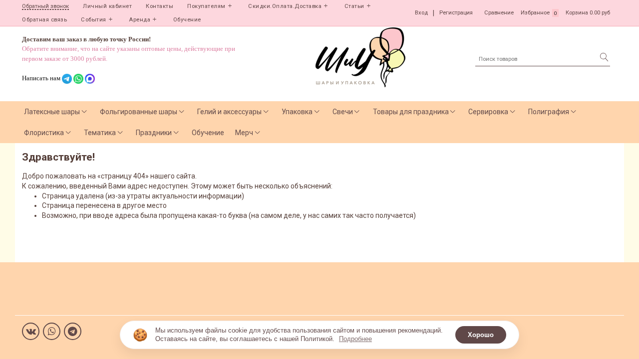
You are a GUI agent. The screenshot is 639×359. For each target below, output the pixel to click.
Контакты (159, 6)
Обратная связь (44, 19)
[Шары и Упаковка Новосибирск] (360, 56)
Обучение (187, 19)
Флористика (44, 133)
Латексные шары (52, 112)
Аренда (139, 19)
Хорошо (481, 335)
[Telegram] (72, 331)
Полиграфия (548, 112)
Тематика (100, 133)
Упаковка (297, 112)
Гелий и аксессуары (229, 112)
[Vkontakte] (30, 331)
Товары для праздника (411, 112)
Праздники (154, 133)
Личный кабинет (107, 6)
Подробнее (355, 339)
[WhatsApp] (51, 331)
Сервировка (488, 112)
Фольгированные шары (138, 112)
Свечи (342, 112)
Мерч (244, 133)
